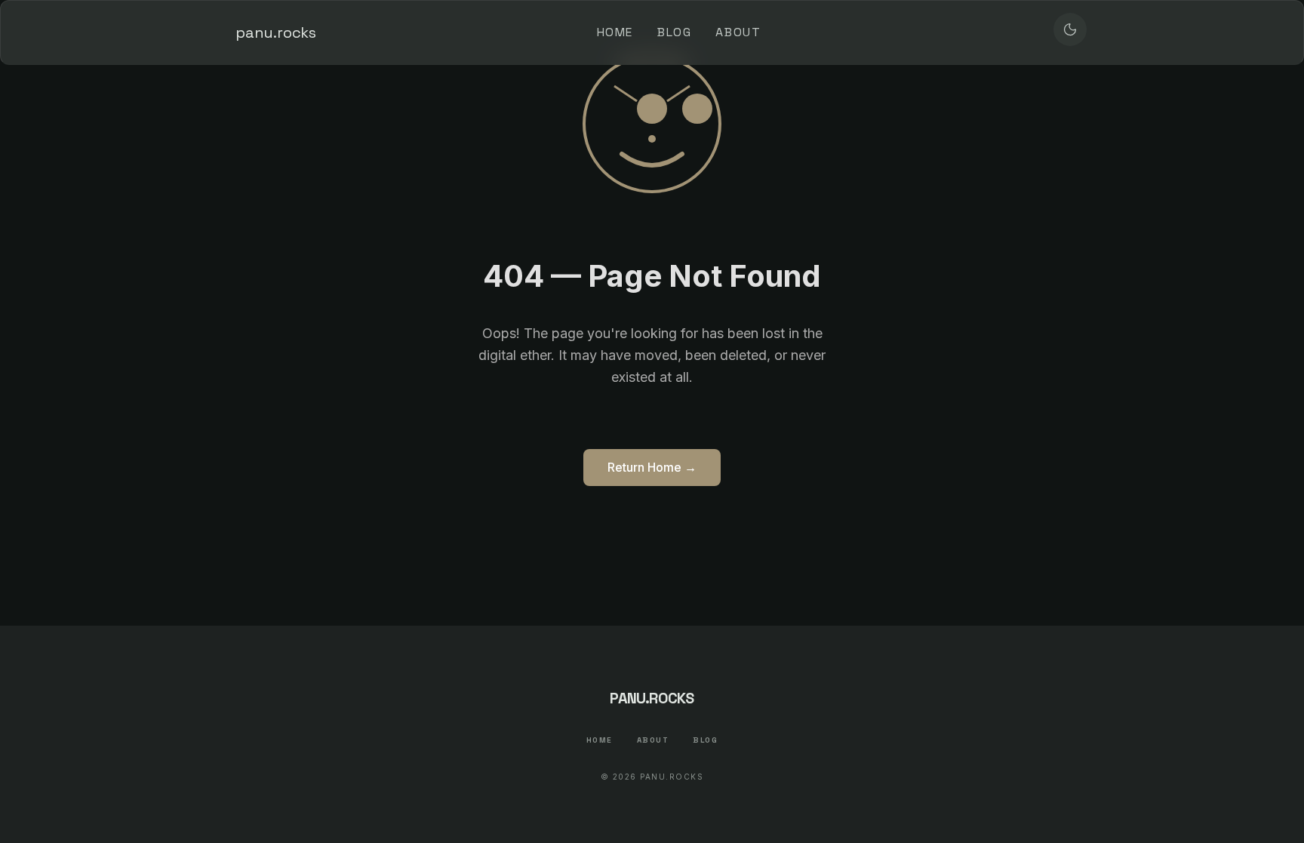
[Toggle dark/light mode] (1070, 29)
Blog (674, 32)
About (738, 32)
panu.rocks (275, 32)
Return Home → (652, 467)
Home (615, 32)
